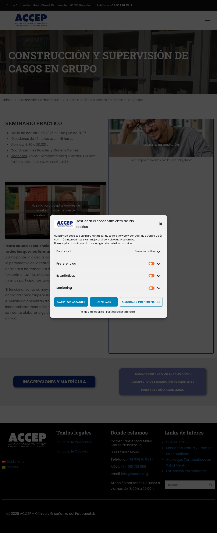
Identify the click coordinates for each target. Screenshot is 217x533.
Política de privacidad (120, 312)
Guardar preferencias (141, 302)
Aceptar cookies (71, 302)
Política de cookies (92, 312)
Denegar (103, 302)
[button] (161, 224)
